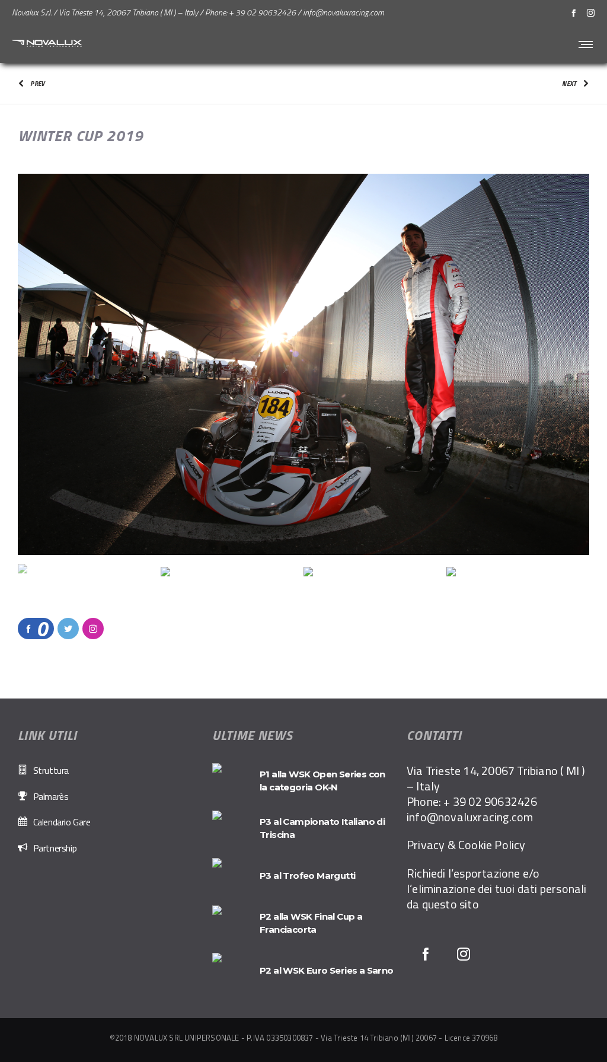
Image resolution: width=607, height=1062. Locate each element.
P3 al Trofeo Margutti (307, 875)
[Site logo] (48, 43)
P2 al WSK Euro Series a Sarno (327, 970)
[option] (303, 364)
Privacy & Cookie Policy (466, 844)
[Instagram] (590, 12)
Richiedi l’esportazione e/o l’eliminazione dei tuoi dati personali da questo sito (497, 888)
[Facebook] (573, 12)
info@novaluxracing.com (470, 817)
